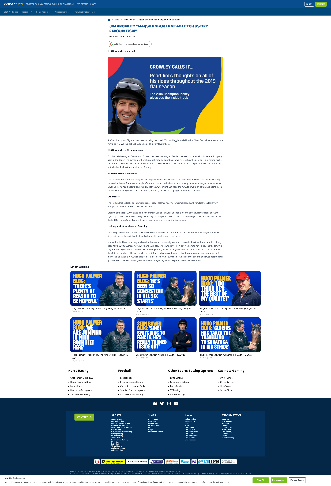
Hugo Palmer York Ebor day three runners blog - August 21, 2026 (165, 310)
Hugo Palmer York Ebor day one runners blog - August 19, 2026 (100, 356)
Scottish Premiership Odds (133, 390)
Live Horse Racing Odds (81, 390)
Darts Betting (176, 386)
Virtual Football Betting (131, 394)
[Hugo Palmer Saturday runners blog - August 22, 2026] (101, 288)
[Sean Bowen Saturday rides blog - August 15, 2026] (165, 334)
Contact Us (84, 417)
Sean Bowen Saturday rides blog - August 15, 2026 (160, 354)
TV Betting (175, 390)
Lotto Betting (176, 377)
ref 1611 (183, 473)
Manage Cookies (297, 480)
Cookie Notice (158, 482)
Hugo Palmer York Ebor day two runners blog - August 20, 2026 (228, 310)
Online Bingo (226, 377)
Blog (117, 19)
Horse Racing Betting (80, 382)
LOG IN (309, 4)
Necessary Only (278, 480)
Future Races (76, 386)
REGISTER (321, 4)
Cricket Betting (177, 394)
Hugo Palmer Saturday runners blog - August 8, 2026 (226, 354)
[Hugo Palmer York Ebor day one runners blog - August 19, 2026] (101, 334)
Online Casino (227, 382)
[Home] (109, 19)
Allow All (260, 480)
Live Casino (225, 386)
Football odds (127, 377)
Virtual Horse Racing (80, 394)
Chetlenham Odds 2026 (81, 377)
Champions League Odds (132, 386)
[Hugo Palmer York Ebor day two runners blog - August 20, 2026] (230, 288)
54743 (177, 471)
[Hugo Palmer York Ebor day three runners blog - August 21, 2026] (165, 288)
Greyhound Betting (179, 382)
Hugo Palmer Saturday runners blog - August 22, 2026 (98, 308)
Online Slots (226, 390)
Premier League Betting (131, 382)
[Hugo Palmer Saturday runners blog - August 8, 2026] (230, 334)
